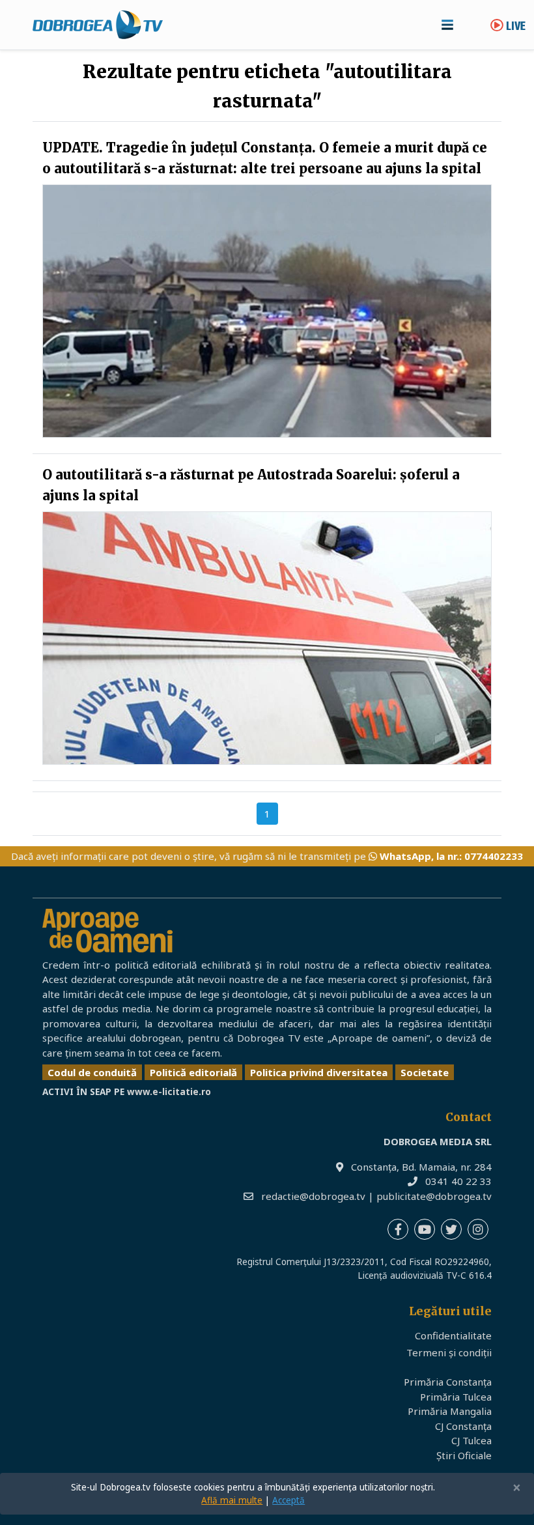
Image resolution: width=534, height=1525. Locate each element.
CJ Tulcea (471, 1440)
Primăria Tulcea (456, 1396)
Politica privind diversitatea (318, 1072)
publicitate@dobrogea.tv (434, 1196)
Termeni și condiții (449, 1352)
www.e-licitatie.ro (169, 1092)
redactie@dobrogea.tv (313, 1196)
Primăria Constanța (448, 1381)
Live (514, 27)
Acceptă (288, 1500)
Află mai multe (231, 1500)
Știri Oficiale (464, 1455)
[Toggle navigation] (447, 24)
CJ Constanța (463, 1425)
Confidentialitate (453, 1335)
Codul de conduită (92, 1072)
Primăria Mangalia (450, 1411)
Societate (424, 1072)
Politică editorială (193, 1072)
